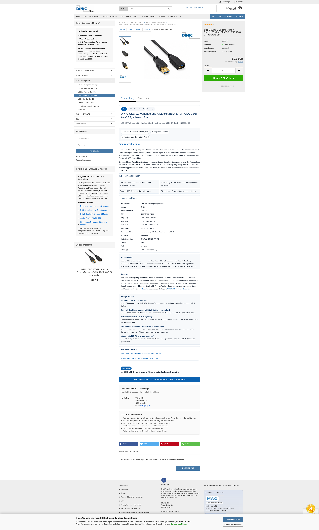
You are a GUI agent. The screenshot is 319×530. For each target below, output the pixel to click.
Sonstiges (81, 110)
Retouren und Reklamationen (130, 509)
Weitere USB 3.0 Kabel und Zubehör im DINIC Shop (139, 358)
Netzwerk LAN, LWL (148, 16)
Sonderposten (174, 16)
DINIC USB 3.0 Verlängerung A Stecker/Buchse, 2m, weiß (141, 353)
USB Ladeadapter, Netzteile (87, 88)
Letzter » (147, 29)
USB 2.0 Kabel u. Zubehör (87, 92)
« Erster (122, 29)
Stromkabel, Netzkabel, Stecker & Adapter (93, 223)
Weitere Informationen (233, 525)
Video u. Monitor (110, 16)
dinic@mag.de (145, 406)
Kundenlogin (225, 2)
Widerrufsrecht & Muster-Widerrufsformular (135, 513)
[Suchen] (169, 9)
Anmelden (94, 151)
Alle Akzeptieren (233, 519)
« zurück (130, 29)
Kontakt (239, 16)
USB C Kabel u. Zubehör (86, 99)
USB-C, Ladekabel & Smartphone (93, 210)
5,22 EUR (94, 280)
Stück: (206, 66)
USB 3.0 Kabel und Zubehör (178, 289)
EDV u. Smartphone (128, 16)
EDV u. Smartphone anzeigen (88, 85)
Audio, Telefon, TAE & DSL (90, 218)
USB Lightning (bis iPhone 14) (88, 106)
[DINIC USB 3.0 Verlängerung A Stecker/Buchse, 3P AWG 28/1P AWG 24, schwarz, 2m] (167, 59)
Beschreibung (127, 98)
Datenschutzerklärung (179, 524)
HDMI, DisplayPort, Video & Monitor (94, 214)
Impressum (124, 489)
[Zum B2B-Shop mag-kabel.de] (212, 498)
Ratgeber (228, 16)
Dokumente (144, 98)
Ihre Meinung (188, 468)
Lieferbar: (207, 45)
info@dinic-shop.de (172, 511)
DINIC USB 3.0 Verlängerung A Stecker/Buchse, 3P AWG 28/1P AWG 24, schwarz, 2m (94, 272)
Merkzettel (239, 2)
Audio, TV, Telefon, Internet (87, 16)
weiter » (138, 29)
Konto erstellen (81, 156)
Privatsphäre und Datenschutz (131, 505)
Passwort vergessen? (83, 160)
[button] (128, 444)
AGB (122, 501)
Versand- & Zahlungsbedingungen (132, 497)
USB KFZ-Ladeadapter (86, 102)
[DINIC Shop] (95, 9)
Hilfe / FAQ (216, 16)
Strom (162, 16)
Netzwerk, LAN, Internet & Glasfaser (94, 206)
